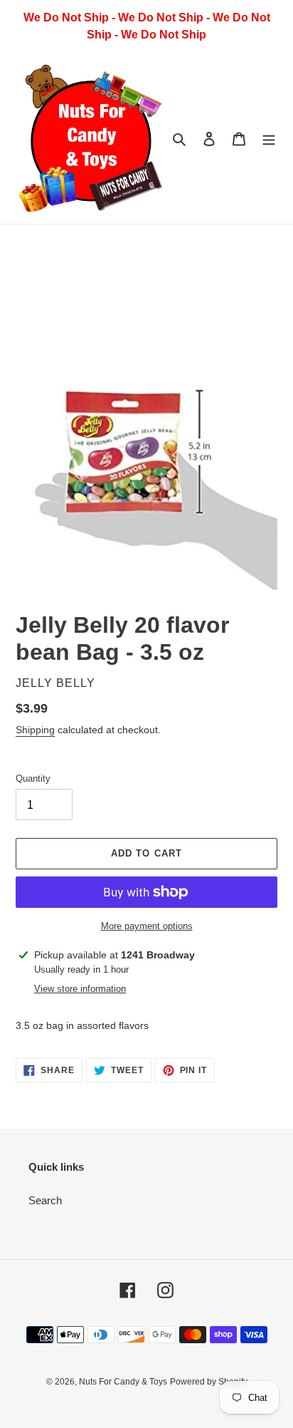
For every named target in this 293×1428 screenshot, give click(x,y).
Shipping (35, 729)
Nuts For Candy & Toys (123, 1382)
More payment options (147, 926)
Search (45, 1200)
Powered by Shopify (208, 1382)
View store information (80, 988)
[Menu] (269, 138)
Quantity (33, 778)
